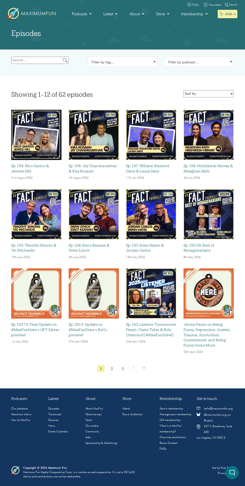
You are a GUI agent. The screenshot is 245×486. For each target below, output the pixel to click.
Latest (108, 14)
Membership (192, 14)
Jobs (88, 437)
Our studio (92, 426)
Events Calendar (58, 431)
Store (160, 14)
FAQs (163, 448)
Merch (126, 408)
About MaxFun (94, 408)
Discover (53, 420)
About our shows (21, 414)
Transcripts (54, 414)
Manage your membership (175, 414)
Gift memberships (170, 420)
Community (92, 431)
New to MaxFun (20, 420)
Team (88, 420)
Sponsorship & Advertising (101, 443)
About (134, 14)
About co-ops (93, 414)
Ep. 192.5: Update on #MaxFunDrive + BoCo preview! (88, 329)
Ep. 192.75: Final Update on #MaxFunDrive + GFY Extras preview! (35, 329)
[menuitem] (82, 14)
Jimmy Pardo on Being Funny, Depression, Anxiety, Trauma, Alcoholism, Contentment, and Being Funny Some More (207, 334)
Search (232, 4)
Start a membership (171, 408)
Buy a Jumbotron (132, 414)
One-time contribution (173, 437)
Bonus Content (168, 443)
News (51, 426)
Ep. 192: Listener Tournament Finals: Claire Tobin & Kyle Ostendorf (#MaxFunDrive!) (151, 329)
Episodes (53, 408)
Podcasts (79, 14)
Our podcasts (19, 408)
